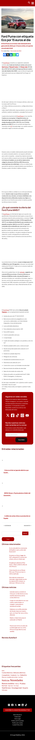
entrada (22, 272)
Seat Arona (5, 67)
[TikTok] (26, 705)
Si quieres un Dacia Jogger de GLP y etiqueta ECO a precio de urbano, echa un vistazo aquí (18, 557)
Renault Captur (14, 67)
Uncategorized (16, 688)
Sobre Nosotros (17, 714)
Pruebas (22, 684)
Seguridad (10, 685)
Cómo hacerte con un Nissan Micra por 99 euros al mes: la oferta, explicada (17, 572)
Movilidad (20, 677)
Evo (18, 675)
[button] (29, 2)
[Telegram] (17, 54)
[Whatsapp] (14, 54)
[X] (7, 54)
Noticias (5, 680)
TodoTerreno (6, 688)
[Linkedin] (11, 54)
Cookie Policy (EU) (17, 725)
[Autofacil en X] (8, 416)
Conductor (13, 675)
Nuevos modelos (8, 683)
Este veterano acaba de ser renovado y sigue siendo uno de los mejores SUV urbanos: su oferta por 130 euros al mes (18, 580)
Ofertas (17, 683)
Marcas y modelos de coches (10, 677)
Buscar (25, 533)
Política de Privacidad (17, 720)
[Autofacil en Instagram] (22, 417)
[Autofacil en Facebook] (12, 417)
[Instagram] (9, 705)
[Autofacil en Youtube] (27, 416)
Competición (6, 675)
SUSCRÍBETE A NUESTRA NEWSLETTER (17, 710)
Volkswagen (4, 690)
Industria (23, 675)
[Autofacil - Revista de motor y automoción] (8, 3)
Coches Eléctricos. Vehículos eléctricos (13, 672)
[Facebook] (4, 54)
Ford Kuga (6, 310)
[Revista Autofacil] (15, 650)
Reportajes (4, 685)
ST (11, 126)
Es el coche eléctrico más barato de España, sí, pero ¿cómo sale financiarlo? (18, 549)
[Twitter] (16, 705)
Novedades (16, 680)
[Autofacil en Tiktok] (17, 416)
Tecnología (16, 685)
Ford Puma (6, 63)
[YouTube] (19, 705)
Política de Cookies (17, 723)
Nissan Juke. (24, 67)
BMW (3, 670)
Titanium (4, 312)
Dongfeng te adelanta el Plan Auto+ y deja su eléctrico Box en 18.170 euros (18, 564)
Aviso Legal (17, 718)
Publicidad (18, 716)
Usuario (25, 688)
